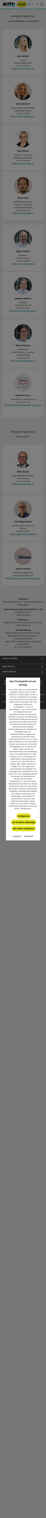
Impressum (17, 836)
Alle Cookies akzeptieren (23, 828)
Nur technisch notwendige (23, 822)
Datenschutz (28, 836)
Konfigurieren (24, 816)
